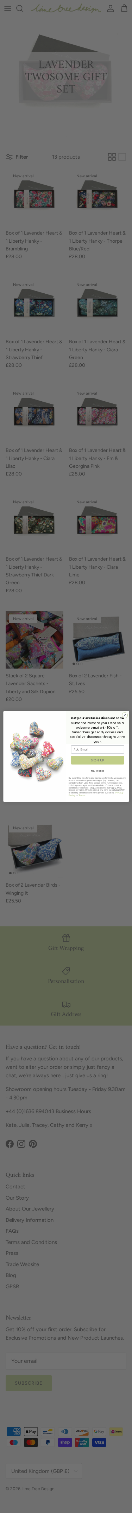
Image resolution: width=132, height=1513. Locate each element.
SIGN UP (97, 760)
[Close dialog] (124, 715)
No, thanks (97, 770)
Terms (81, 795)
